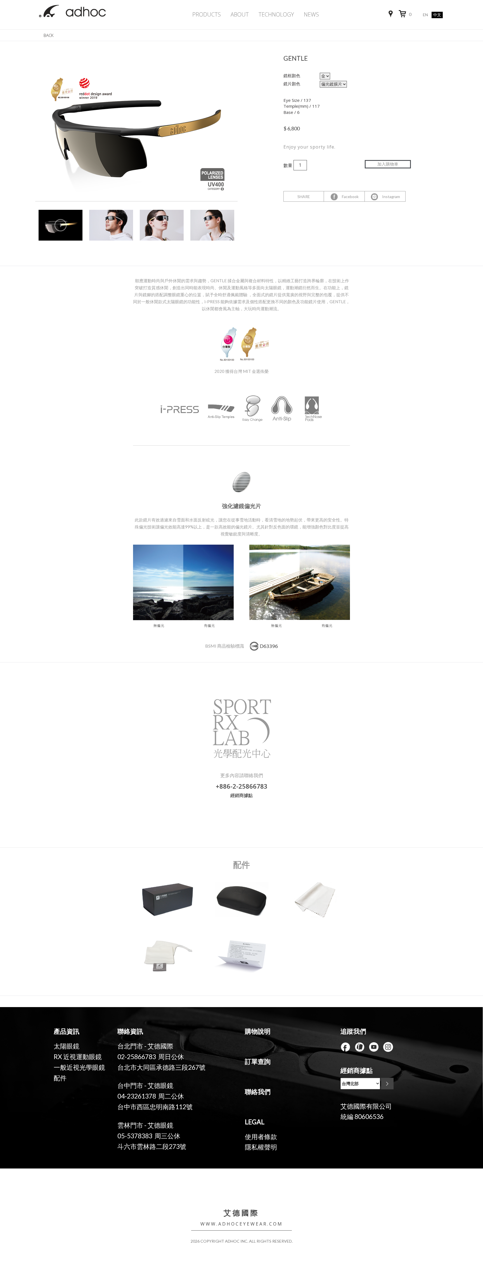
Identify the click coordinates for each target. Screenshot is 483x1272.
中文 (437, 15)
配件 (60, 1078)
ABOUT (240, 14)
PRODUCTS (206, 14)
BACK (48, 35)
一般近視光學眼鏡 (79, 1067)
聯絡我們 (258, 1091)
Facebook (348, 196)
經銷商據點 (241, 795)
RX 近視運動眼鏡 (78, 1057)
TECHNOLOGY (276, 14)
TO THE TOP (458, 1226)
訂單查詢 (258, 1061)
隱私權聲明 (261, 1147)
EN (425, 14)
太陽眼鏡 (66, 1046)
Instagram (389, 196)
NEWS (311, 14)
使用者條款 (261, 1137)
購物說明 (258, 1031)
